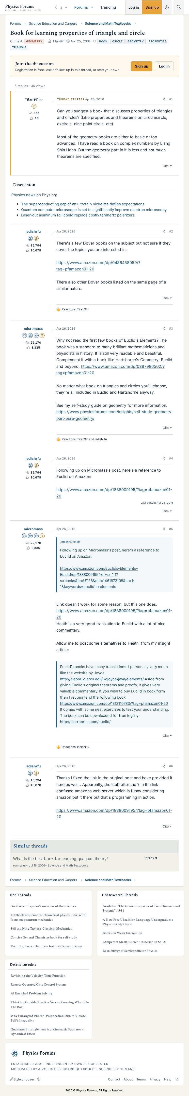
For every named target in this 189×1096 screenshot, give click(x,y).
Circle (117, 41)
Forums (81, 7)
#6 (171, 766)
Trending (108, 7)
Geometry (135, 41)
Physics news (23, 195)
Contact (114, 1079)
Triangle (19, 47)
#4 (171, 458)
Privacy (154, 1079)
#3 (171, 328)
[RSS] (177, 1079)
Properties (157, 41)
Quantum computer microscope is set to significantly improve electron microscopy (94, 209)
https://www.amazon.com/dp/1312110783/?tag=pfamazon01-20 (114, 703)
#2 (171, 231)
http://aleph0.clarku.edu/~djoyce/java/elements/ (102, 679)
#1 (171, 99)
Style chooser (24, 1079)
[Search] (178, 7)
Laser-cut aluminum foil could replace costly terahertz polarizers (78, 215)
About (128, 1079)
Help (167, 1079)
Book (103, 41)
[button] (66, 7)
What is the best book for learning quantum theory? (61, 858)
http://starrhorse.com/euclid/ (85, 721)
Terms (141, 1079)
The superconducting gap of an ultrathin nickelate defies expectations (82, 204)
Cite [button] (166, 166)
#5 (171, 529)
